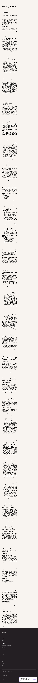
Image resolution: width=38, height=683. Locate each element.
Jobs (2, 665)
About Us (3, 638)
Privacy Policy (4, 673)
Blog (2, 659)
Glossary (3, 663)
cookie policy (13, 113)
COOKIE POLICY (6, 270)
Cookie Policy (12, 304)
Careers (3, 640)
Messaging (3, 649)
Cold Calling (3, 647)
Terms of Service (4, 675)
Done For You (4, 654)
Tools (2, 661)
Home (2, 636)
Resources (3, 667)
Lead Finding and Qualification (6, 645)
